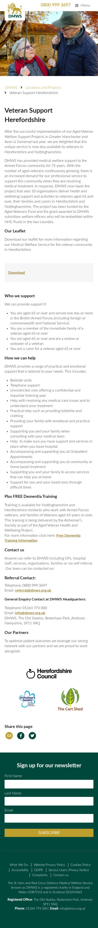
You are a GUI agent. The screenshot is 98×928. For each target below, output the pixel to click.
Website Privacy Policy (49, 865)
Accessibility (20, 870)
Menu (85, 5)
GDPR (38, 870)
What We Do (19, 865)
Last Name (13, 793)
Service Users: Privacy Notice (69, 870)
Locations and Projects (43, 87)
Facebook (20, 735)
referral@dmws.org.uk (33, 590)
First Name (13, 776)
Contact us (61, 875)
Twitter (32, 735)
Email (9, 735)
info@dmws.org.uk (30, 613)
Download (16, 273)
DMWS (11, 87)
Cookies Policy (81, 865)
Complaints (40, 875)
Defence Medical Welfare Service (15, 10)
